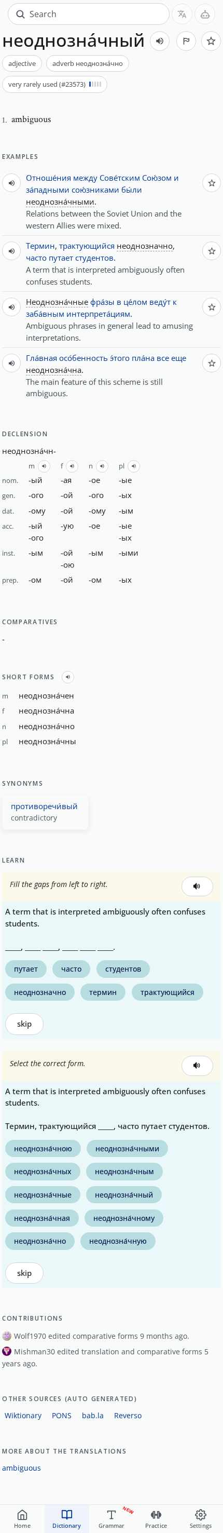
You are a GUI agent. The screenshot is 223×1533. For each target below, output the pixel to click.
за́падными (47, 189)
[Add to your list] (211, 41)
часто (36, 257)
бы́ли (131, 189)
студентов (94, 257)
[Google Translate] (182, 14)
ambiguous (21, 1468)
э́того (120, 358)
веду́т (160, 302)
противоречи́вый (44, 806)
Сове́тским (120, 177)
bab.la (93, 1415)
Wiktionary (23, 1415)
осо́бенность (83, 358)
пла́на (143, 358)
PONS (62, 1415)
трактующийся (87, 245)
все (163, 358)
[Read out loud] (160, 41)
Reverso (128, 1415)
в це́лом (132, 302)
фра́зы (102, 302)
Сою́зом (157, 177)
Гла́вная (41, 358)
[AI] (204, 14)
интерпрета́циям (98, 313)
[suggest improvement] (186, 41)
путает (61, 257)
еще (178, 358)
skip (24, 1024)
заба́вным (45, 313)
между (85, 177)
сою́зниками (95, 189)
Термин (40, 245)
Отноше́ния (48, 177)
